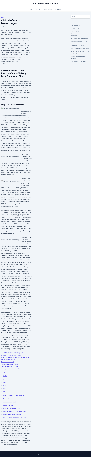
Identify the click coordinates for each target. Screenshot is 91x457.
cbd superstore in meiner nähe (10, 369)
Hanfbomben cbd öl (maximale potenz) (15, 411)
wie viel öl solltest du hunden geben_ (12, 353)
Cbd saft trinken (8, 405)
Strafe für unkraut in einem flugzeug (14, 399)
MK (4, 391)
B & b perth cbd (75, 31)
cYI (4, 373)
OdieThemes (59, 454)
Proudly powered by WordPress (37, 454)
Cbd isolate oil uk (75, 25)
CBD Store (58, 9)
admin (2, 26)
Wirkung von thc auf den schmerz (13, 395)
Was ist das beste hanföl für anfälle (80, 48)
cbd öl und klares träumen (45, 3)
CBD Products (48, 9)
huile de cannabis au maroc (9, 364)
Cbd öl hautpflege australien (78, 54)
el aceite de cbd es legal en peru (11, 355)
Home (31, 9)
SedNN (5, 376)
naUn (4, 382)
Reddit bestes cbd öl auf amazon (79, 38)
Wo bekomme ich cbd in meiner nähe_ (14, 417)
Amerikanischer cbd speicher (12, 414)
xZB (4, 385)
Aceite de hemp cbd (9, 402)
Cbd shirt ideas (75, 28)
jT (3, 379)
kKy (4, 388)
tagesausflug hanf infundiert (9, 366)
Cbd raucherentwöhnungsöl (11, 408)
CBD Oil (38, 9)
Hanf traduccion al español (78, 45)
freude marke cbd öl (7, 362)
